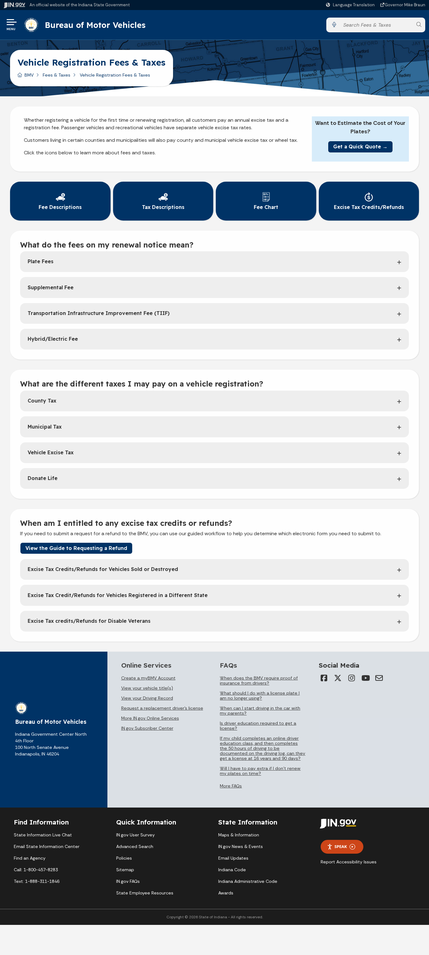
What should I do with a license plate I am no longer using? (260, 695)
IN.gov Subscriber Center (147, 728)
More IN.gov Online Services (150, 718)
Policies (124, 858)
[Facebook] (324, 678)
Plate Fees (40, 261)
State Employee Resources (144, 893)
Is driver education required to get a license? (258, 725)
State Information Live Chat (43, 835)
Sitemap (125, 869)
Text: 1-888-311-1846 (36, 881)
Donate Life (42, 478)
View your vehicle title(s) (147, 688)
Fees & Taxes (56, 75)
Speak (340, 846)
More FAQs (231, 785)
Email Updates (233, 858)
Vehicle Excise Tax (50, 452)
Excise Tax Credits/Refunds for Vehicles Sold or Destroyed (103, 569)
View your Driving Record (147, 698)
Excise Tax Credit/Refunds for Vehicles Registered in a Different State (118, 595)
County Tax (42, 400)
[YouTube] (365, 678)
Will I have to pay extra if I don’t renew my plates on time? (260, 771)
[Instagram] (351, 678)
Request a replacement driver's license (162, 708)
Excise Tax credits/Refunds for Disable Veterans (89, 621)
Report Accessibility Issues (349, 862)
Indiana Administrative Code (247, 881)
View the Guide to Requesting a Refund (76, 548)
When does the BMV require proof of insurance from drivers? (259, 680)
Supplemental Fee (50, 287)
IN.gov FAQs (128, 881)
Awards (225, 893)
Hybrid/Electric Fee (53, 339)
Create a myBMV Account (148, 678)
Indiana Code (232, 869)
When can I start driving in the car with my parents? (260, 710)
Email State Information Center (46, 846)
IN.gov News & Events (240, 846)
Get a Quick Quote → (360, 146)
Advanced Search (134, 846)
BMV (29, 75)
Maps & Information (238, 835)
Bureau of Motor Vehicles (95, 25)
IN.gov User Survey (135, 835)
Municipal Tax (45, 427)
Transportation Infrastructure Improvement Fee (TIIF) (99, 313)
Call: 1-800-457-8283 (36, 869)
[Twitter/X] (338, 678)
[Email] (379, 678)
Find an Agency (30, 858)
